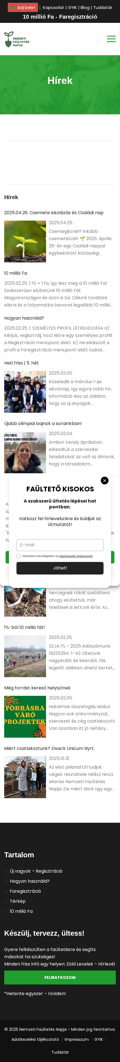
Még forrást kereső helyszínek (37, 688)
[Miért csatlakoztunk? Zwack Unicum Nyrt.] (25, 777)
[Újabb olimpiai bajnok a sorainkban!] (25, 452)
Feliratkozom (60, 977)
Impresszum (77, 1039)
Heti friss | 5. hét (21, 363)
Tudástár (102, 7)
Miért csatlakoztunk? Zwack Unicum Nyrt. (49, 748)
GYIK (72, 7)
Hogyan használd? (24, 318)
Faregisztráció (25, 891)
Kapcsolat (53, 7)
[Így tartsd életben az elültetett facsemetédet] (25, 596)
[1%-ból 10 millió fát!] (25, 656)
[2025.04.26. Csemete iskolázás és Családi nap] (25, 241)
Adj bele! (26, 7)
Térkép (18, 901)
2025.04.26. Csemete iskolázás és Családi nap (54, 212)
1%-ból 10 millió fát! (24, 627)
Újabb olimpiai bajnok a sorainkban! (43, 423)
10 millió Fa (15, 273)
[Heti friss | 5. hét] (25, 392)
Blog (85, 7)
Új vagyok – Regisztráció (36, 871)
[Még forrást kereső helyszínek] (25, 717)
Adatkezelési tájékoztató (35, 1039)
